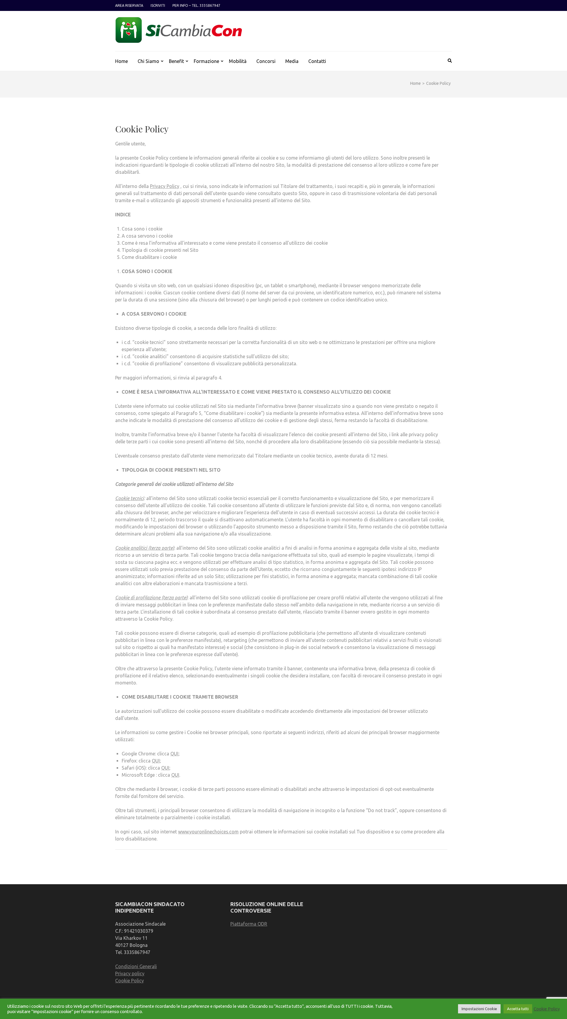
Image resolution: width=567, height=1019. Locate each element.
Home (121, 61)
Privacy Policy (164, 186)
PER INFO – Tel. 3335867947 (196, 5)
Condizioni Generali (136, 966)
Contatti (317, 61)
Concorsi (266, 61)
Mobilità (238, 61)
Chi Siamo (148, 61)
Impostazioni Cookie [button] (479, 1009)
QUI (174, 753)
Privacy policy (129, 973)
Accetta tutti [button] (518, 1009)
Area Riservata (129, 5)
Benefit (176, 61)
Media (292, 61)
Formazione (206, 61)
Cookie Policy (129, 980)
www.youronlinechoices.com (208, 831)
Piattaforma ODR (248, 923)
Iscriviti (158, 5)
